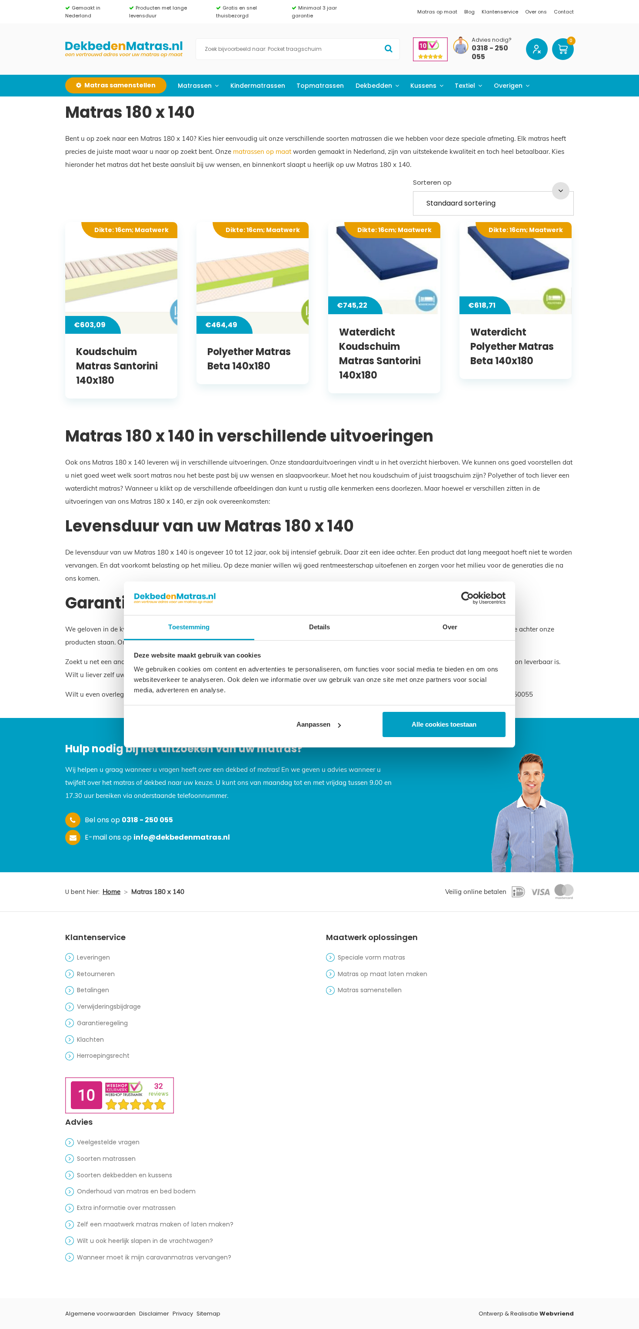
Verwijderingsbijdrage (109, 1006)
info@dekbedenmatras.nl (181, 837)
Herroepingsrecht (103, 1055)
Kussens (423, 85)
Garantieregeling (102, 1023)
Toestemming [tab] (189, 627)
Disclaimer (154, 1313)
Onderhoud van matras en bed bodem (136, 1191)
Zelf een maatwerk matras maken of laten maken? (155, 1224)
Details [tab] (319, 627)
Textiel (465, 85)
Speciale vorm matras (371, 957)
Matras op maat (437, 11)
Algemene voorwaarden (100, 1313)
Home (111, 891)
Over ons (536, 11)
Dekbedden (374, 85)
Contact (564, 11)
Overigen (508, 85)
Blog (469, 11)
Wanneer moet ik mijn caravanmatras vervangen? (154, 1257)
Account (537, 49)
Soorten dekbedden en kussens (124, 1175)
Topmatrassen (320, 85)
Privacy (183, 1313)
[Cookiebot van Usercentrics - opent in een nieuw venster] (467, 598)
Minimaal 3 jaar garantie (314, 11)
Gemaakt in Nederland (82, 11)
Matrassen (195, 85)
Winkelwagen (563, 49)
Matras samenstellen (370, 990)
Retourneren (96, 974)
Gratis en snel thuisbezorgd (236, 11)
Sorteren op (432, 182)
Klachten (90, 1039)
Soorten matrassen (106, 1158)
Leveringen (93, 957)
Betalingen (93, 990)
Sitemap (208, 1313)
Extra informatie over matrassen (126, 1207)
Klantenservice (500, 11)
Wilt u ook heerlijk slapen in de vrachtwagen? (145, 1240)
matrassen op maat (262, 151)
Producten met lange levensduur (158, 11)
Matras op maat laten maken (382, 974)
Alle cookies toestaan (444, 724)
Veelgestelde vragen (108, 1142)
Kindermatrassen (257, 85)
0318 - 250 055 (490, 53)
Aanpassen (313, 724)
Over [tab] (450, 627)
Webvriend (556, 1313)
